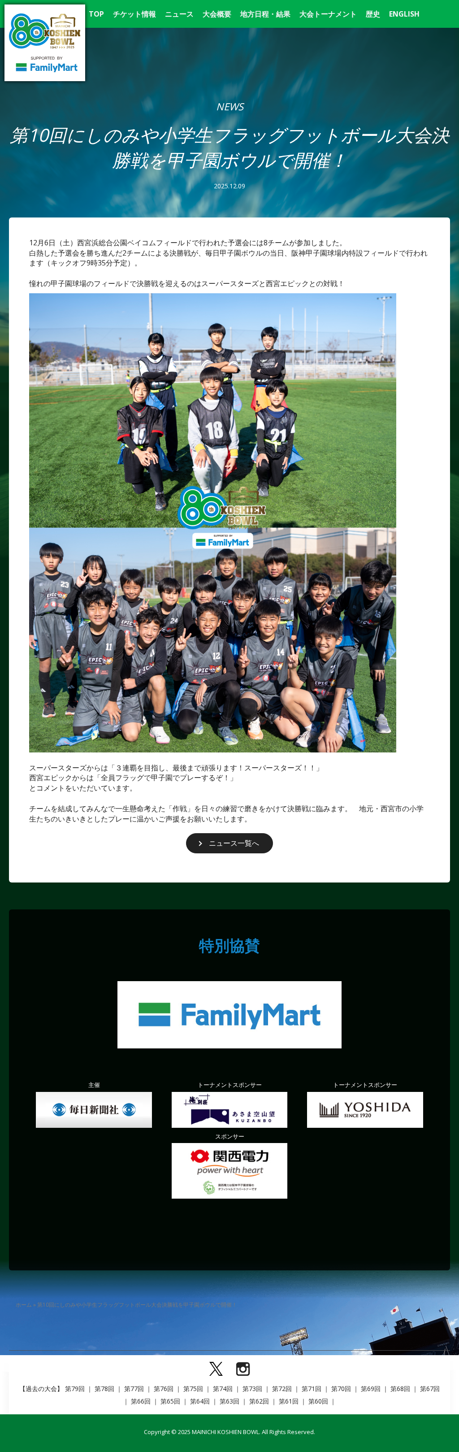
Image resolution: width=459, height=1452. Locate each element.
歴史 (373, 14)
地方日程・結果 (265, 14)
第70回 (341, 1388)
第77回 (134, 1388)
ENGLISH (404, 14)
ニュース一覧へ (234, 843)
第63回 (229, 1401)
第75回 (193, 1388)
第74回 (223, 1388)
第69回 (371, 1388)
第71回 (311, 1388)
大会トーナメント (328, 14)
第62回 (259, 1401)
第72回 (282, 1388)
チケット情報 (134, 14)
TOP (96, 14)
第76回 (163, 1388)
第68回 (400, 1388)
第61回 (289, 1401)
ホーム (24, 1305)
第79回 (75, 1388)
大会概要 (217, 14)
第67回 (430, 1388)
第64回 (200, 1401)
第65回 (170, 1401)
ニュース (179, 14)
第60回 (318, 1401)
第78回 (104, 1388)
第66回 (141, 1401)
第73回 (252, 1388)
